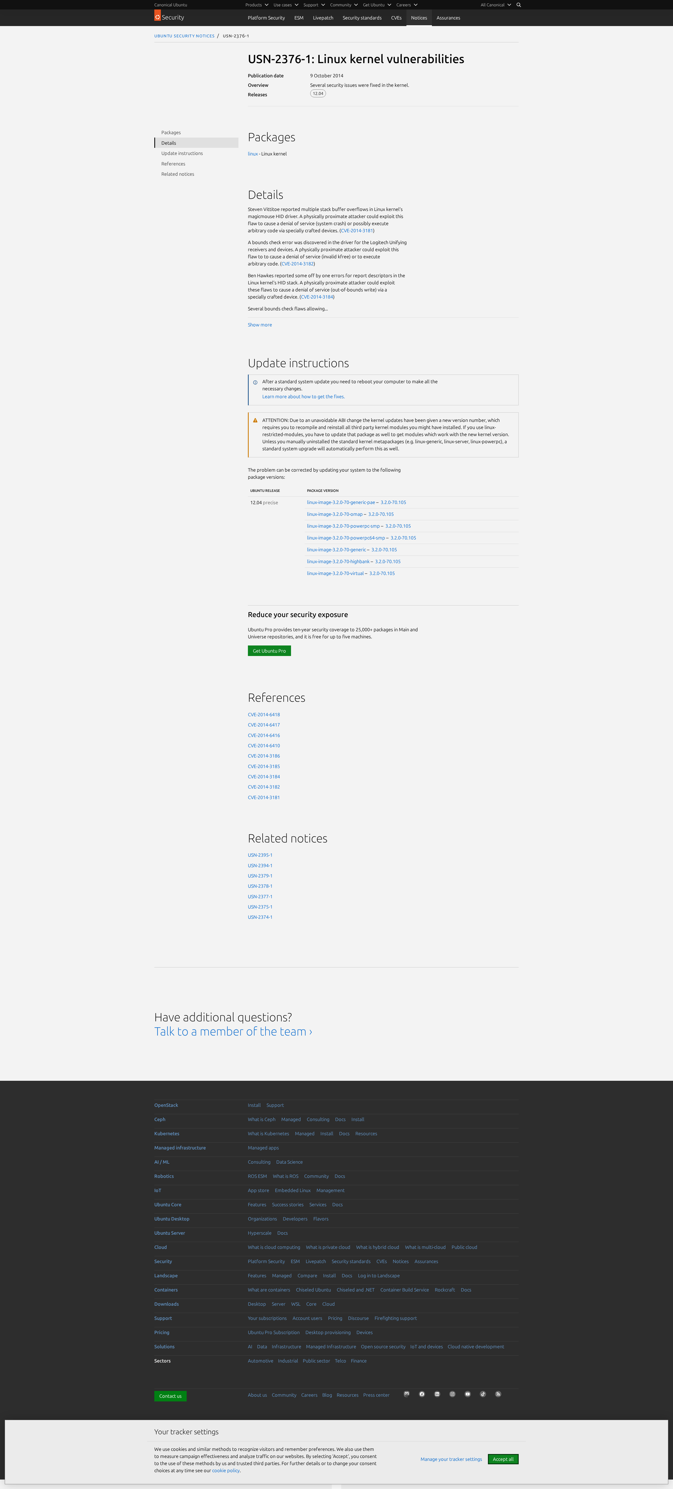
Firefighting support (396, 1318)
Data (262, 1346)
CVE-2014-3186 (264, 755)
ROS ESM (257, 1176)
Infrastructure (286, 1346)
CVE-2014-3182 (298, 263)
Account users (307, 1318)
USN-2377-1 (260, 896)
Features (257, 1204)
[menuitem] (496, 4)
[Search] (518, 4)
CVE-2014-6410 (264, 745)
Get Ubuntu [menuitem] (374, 4)
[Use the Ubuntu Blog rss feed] (499, 1395)
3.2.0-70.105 (393, 502)
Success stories (288, 1204)
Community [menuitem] (340, 4)
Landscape (166, 1275)
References (173, 163)
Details (168, 142)
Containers (166, 1289)
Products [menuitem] (254, 4)
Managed (291, 1119)
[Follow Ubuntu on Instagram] (454, 1395)
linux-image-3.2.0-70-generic (336, 549)
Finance (359, 1360)
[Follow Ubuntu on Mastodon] (408, 1395)
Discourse (358, 1318)
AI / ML (162, 1161)
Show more (260, 324)
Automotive (260, 1360)
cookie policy (226, 1470)
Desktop (257, 1303)
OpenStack (166, 1105)
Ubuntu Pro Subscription (274, 1332)
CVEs (396, 17)
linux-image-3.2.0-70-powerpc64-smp (346, 537)
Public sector (316, 1360)
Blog (327, 1394)
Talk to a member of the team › (233, 1031)
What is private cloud (328, 1247)
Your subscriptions (267, 1318)
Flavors (321, 1218)
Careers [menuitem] (403, 4)
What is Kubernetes (268, 1133)
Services (318, 1204)
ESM (299, 17)
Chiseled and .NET (356, 1289)
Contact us (170, 1396)
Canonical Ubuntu (170, 4)
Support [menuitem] (311, 4)
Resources (366, 1133)
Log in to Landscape (379, 1275)
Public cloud (464, 1247)
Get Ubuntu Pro (269, 650)
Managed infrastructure (180, 1147)
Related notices (177, 173)
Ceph (159, 1119)
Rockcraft (445, 1289)
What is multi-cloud (425, 1247)
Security (163, 1261)
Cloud (160, 1247)
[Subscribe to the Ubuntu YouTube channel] (469, 1395)
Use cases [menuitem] (283, 4)
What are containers (269, 1289)
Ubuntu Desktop (172, 1218)
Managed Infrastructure (331, 1346)
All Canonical (492, 4)
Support (275, 1105)
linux (253, 153)
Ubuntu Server (169, 1232)
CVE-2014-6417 (264, 724)
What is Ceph (262, 1119)
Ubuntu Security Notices (184, 35)
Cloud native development (476, 1346)
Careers (309, 1394)
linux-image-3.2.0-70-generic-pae (341, 502)
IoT (157, 1190)
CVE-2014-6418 (264, 714)
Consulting (318, 1119)
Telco (340, 1360)
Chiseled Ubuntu (313, 1289)
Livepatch (323, 17)
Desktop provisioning (328, 1332)
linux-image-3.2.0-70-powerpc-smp (343, 525)
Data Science (289, 1161)
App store (258, 1190)
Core (311, 1303)
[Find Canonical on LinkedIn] (438, 1395)
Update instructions (182, 153)
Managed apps (263, 1147)
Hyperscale (260, 1232)
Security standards (362, 17)
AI (250, 1346)
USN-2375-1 (260, 906)
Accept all (503, 1459)
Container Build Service (404, 1289)
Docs (340, 1119)
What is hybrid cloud (377, 1247)
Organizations (262, 1218)
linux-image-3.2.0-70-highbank (338, 561)
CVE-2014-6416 (264, 735)
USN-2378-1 (260, 886)
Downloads (166, 1303)
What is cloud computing (274, 1247)
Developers (295, 1218)
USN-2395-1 (260, 854)
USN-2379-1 (260, 875)
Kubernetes (166, 1133)
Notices (419, 17)
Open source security (383, 1346)
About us (257, 1394)
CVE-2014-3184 (317, 296)
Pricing (335, 1318)
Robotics (164, 1176)
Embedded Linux (293, 1190)
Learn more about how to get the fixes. (303, 396)
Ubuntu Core (167, 1204)
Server (278, 1303)
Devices (364, 1332)
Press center (376, 1394)
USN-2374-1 (260, 917)
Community (316, 1176)
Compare (307, 1275)
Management (331, 1190)
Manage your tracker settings (451, 1459)
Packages (171, 132)
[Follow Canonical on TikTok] (484, 1395)
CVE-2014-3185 (264, 766)
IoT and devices (426, 1346)
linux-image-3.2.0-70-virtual (335, 573)
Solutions (164, 1346)
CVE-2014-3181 (357, 230)
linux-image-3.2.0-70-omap (335, 514)
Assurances (448, 17)
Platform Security (266, 17)
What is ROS (285, 1176)
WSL (295, 1303)
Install (254, 1105)
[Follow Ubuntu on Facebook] (423, 1395)
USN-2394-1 (260, 865)
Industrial (288, 1360)
